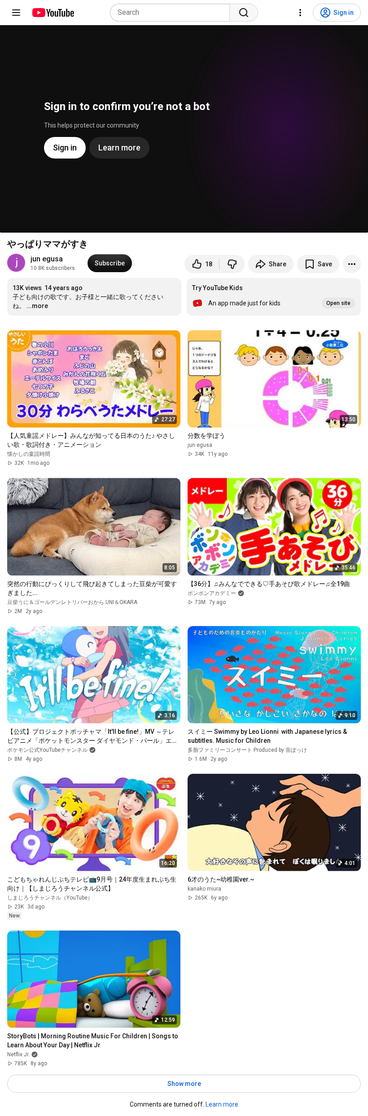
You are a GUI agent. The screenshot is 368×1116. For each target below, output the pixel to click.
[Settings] (300, 12)
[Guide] (16, 12)
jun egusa (47, 259)
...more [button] (37, 305)
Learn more (222, 1104)
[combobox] (173, 12)
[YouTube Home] (52, 12)
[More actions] (352, 264)
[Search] (243, 13)
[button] (274, 297)
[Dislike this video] (232, 264)
